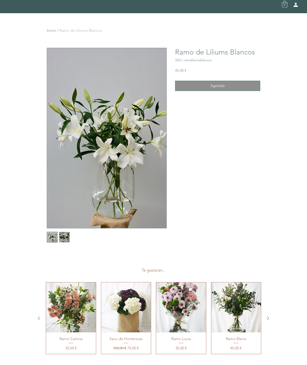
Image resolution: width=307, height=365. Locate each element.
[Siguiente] (268, 318)
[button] (285, 4)
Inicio (51, 30)
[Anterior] (39, 318)
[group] (153, 318)
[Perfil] (296, 5)
